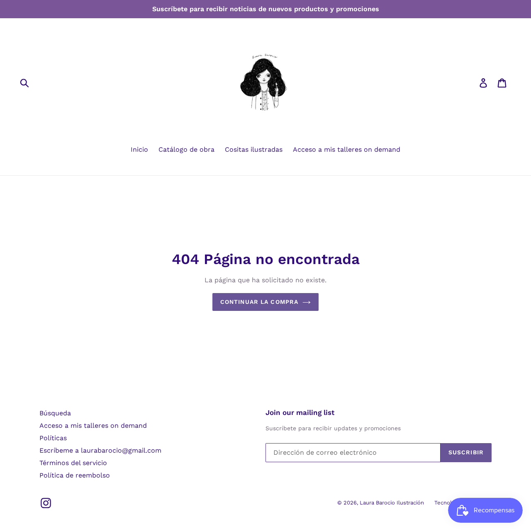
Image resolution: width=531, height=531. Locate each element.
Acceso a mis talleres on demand (346, 149)
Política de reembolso (74, 475)
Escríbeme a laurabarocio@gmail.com (100, 450)
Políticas (53, 438)
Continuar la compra (259, 301)
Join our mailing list (300, 412)
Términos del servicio (73, 463)
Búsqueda (55, 413)
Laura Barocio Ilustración (392, 502)
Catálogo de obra (186, 149)
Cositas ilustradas (254, 149)
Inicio (139, 149)
